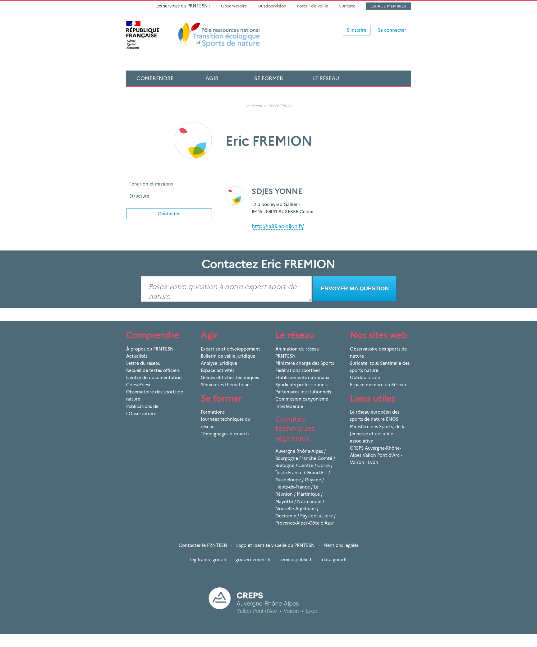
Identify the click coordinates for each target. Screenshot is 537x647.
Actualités (136, 356)
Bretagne (284, 465)
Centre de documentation (154, 377)
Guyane (313, 479)
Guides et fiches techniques (230, 377)
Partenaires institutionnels (303, 391)
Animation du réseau (297, 348)
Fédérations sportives (297, 370)
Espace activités (217, 370)
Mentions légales (341, 545)
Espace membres (388, 5)
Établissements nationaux (302, 377)
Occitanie (285, 515)
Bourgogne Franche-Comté (303, 458)
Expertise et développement (230, 348)
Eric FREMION (279, 105)
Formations (213, 412)
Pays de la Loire (316, 515)
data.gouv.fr (334, 559)
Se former (268, 78)
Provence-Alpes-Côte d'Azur (304, 523)
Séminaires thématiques (226, 384)
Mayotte (284, 501)
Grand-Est (316, 472)
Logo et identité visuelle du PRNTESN (275, 545)
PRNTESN (285, 356)
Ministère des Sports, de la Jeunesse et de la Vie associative (378, 433)
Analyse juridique (219, 363)
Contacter (169, 214)
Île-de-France (288, 472)
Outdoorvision (272, 5)
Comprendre (154, 78)
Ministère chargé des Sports (304, 363)
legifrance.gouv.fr (208, 559)
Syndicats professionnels (301, 384)
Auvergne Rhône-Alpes (299, 451)
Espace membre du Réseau (378, 384)
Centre (305, 465)
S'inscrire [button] (356, 30)
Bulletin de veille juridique (228, 356)
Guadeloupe (288, 479)
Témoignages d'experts (225, 433)
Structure (139, 196)
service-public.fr (296, 559)
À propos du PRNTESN (150, 348)
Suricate (347, 5)
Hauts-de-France (292, 486)
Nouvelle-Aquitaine (295, 508)
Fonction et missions (151, 183)
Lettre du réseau (143, 363)
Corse (323, 465)
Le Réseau (325, 78)
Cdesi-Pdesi (138, 384)
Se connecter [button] (392, 30)
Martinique (308, 494)
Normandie (309, 501)
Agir (211, 78)
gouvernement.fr (253, 559)
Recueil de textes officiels (153, 370)
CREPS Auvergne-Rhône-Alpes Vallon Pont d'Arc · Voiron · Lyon (376, 455)
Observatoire (234, 5)
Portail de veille (312, 5)
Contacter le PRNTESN (203, 545)
